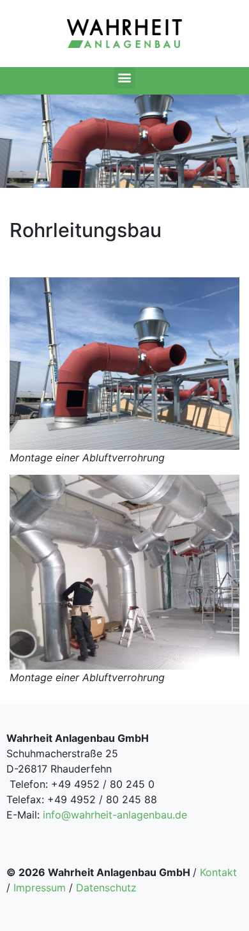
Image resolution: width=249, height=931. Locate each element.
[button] (124, 77)
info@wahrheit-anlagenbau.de (115, 814)
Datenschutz (106, 887)
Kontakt (218, 872)
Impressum (39, 887)
